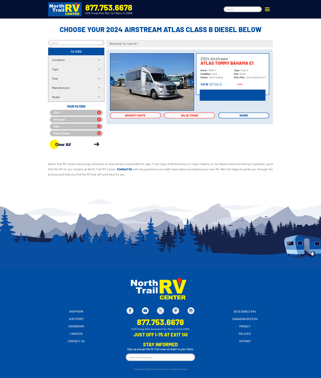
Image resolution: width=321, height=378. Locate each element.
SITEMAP (245, 341)
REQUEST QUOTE (135, 115)
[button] (267, 9)
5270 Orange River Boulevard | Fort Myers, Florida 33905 (160, 329)
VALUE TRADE (189, 115)
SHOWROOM (76, 326)
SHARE (243, 115)
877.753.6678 (108, 7)
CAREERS (76, 333)
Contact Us (125, 169)
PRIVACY (244, 326)
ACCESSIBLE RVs (245, 311)
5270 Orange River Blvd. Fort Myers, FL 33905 (108, 13)
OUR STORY (76, 319)
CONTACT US (76, 341)
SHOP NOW (76, 311)
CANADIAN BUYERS (244, 319)
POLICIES (245, 333)
